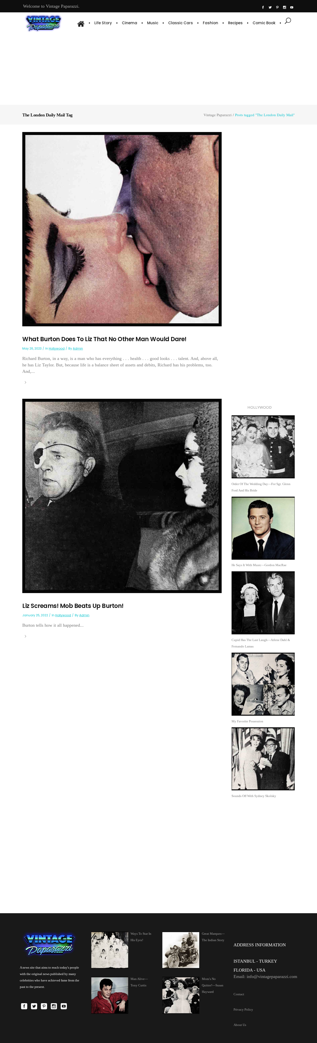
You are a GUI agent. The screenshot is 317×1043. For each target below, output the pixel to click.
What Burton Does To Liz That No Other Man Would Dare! (104, 339)
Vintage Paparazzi (218, 115)
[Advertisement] (158, 68)
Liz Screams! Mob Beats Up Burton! (73, 606)
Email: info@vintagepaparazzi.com (265, 976)
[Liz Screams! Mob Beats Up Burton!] (122, 495)
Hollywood (57, 348)
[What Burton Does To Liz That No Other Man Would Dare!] (122, 229)
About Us (240, 1025)
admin (78, 348)
